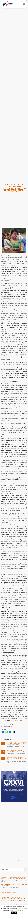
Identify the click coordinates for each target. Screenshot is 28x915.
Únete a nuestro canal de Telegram (14, 860)
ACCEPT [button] (14, 912)
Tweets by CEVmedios (6, 809)
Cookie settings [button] (19, 910)
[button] (27, 1)
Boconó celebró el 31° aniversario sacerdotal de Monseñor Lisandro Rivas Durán (16, 758)
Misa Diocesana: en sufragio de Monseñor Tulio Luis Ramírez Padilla (16, 751)
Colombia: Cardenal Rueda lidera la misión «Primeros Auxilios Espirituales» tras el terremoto (13, 898)
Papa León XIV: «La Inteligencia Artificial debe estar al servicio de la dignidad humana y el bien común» (17, 743)
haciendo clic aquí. (18, 720)
